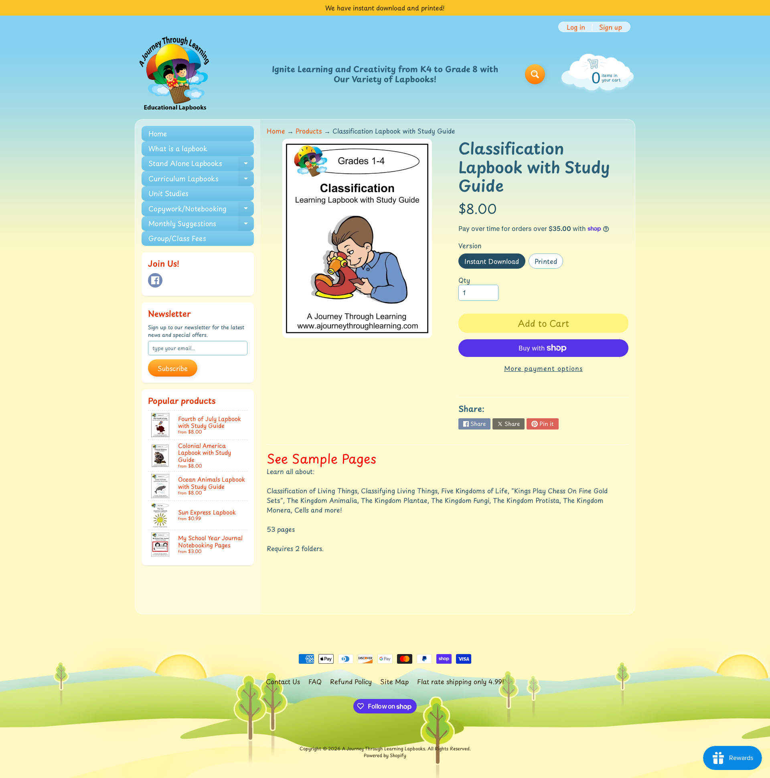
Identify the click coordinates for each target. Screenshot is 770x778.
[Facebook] (155, 280)
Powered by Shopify (385, 755)
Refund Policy (351, 681)
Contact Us (283, 681)
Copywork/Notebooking (201, 209)
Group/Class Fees (177, 238)
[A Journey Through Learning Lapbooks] (175, 74)
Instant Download (494, 262)
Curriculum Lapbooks (201, 179)
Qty (464, 280)
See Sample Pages (321, 458)
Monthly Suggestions (201, 224)
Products (309, 131)
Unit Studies (168, 193)
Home (157, 133)
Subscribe (173, 368)
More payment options (543, 368)
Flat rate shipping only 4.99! (460, 681)
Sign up (610, 27)
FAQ (315, 681)
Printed (549, 262)
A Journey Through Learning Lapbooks (383, 748)
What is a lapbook (177, 148)
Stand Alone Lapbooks (201, 164)
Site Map (394, 681)
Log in (576, 27)
